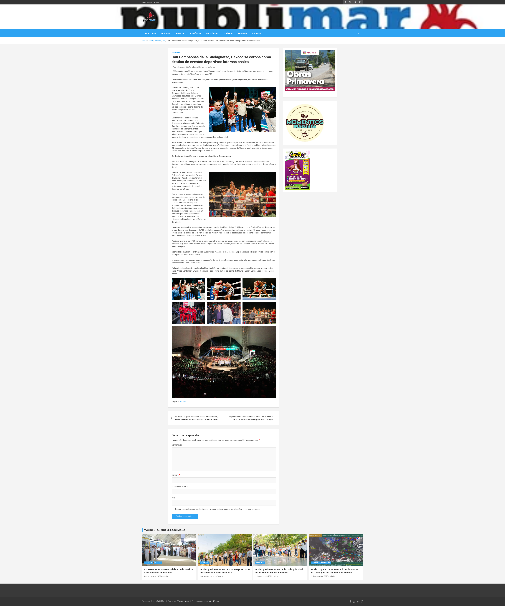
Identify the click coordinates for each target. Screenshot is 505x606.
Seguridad (325, 563)
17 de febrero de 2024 (181, 67)
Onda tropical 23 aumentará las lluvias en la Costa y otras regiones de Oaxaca (334, 571)
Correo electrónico (180, 486)
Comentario (177, 445)
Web (173, 498)
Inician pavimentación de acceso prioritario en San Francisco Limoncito (225, 571)
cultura (148, 563)
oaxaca (183, 401)
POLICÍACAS (212, 33)
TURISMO (242, 33)
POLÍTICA (228, 33)
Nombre (176, 475)
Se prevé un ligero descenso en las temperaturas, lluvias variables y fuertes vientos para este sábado (197, 418)
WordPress (214, 601)
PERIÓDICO (195, 33)
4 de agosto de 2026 (152, 576)
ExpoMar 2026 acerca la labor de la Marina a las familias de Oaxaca (168, 571)
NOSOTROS (150, 33)
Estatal (157, 563)
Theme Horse (183, 601)
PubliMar (161, 601)
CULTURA (256, 33)
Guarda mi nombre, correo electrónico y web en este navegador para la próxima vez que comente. (217, 509)
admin (194, 67)
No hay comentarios (206, 67)
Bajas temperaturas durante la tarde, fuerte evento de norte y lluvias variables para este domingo (251, 418)
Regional (205, 563)
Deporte (176, 53)
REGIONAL (166, 33)
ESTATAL (180, 33)
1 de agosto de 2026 (208, 576)
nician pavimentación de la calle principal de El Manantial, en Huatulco (279, 571)
